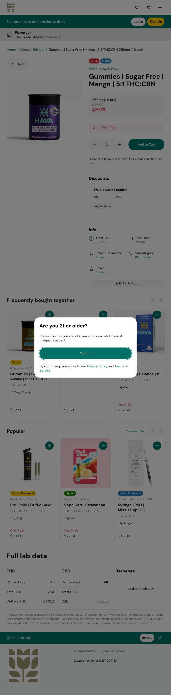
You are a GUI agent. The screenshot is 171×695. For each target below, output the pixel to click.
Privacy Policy (97, 366)
